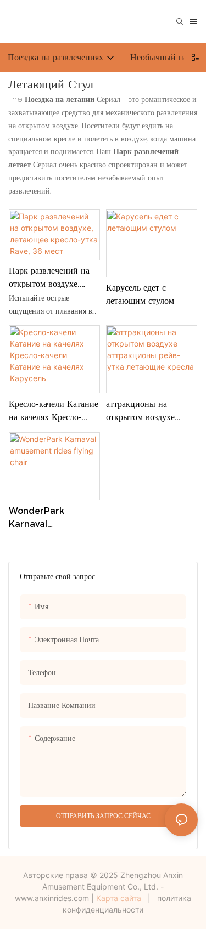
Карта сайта (118, 898)
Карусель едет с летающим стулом (140, 294)
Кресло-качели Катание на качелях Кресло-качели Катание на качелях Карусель (53, 411)
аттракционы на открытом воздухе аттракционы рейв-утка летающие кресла (151, 411)
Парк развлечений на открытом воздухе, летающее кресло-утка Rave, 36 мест (51, 278)
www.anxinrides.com (52, 898)
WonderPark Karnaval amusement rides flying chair (48, 518)
